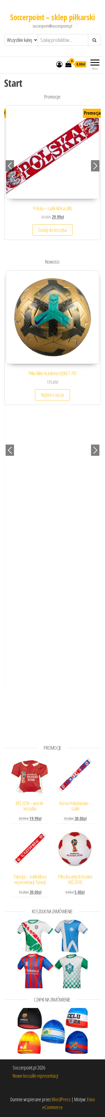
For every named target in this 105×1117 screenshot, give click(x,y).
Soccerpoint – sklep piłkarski (52, 17)
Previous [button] (10, 165)
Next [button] (95, 165)
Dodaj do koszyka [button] (52, 229)
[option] (52, 175)
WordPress (61, 1099)
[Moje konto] (59, 64)
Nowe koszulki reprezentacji (35, 1075)
